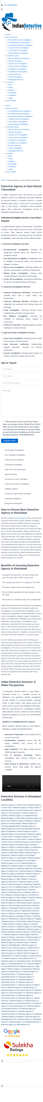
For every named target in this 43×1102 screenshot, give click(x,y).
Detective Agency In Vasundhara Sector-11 (17, 1003)
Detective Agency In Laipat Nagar (13, 858)
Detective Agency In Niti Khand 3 (25, 895)
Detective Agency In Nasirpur (13, 1017)
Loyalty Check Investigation (18, 119)
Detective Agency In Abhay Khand (14, 805)
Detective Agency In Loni (10, 863)
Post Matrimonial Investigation (19, 111)
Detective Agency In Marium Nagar (24, 866)
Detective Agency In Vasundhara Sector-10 (17, 990)
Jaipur (10, 169)
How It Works (11, 172)
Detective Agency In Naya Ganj (20, 884)
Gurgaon (11, 161)
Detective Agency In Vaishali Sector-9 (15, 1025)
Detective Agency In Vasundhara (19, 969)
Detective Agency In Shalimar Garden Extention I (19, 950)
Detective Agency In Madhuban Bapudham (17, 868)
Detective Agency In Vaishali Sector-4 (24, 1001)
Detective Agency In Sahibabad (13, 929)
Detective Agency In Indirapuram (29, 847)
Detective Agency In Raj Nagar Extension (16, 916)
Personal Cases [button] (12, 108)
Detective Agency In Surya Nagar (29, 927)
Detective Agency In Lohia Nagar (23, 860)
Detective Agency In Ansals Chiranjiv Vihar (17, 810)
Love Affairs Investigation (17, 122)
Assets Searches (14, 145)
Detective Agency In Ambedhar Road (22, 816)
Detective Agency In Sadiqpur (31, 919)
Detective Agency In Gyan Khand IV (28, 842)
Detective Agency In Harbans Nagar (15, 845)
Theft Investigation (15, 148)
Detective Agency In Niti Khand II (28, 887)
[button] (12, 37)
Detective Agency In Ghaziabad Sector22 (24, 1022)
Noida (10, 159)
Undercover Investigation (17, 135)
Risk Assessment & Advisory (19, 130)
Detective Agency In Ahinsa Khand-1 (27, 808)
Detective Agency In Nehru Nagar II (14, 898)
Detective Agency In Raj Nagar (27, 913)
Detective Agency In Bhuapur (21, 821)
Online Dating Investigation (18, 124)
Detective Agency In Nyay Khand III (14, 890)
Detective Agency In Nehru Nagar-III (14, 879)
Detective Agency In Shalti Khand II (26, 948)
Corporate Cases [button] (12, 127)
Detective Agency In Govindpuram (14, 834)
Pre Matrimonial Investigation (19, 114)
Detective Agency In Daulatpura (30, 1014)
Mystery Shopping (15, 132)
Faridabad (12, 167)
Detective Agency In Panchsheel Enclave (16, 903)
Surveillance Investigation (17, 143)
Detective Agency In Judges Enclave (15, 850)
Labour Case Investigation (18, 137)
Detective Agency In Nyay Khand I (22, 900)
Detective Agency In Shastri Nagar (17, 935)
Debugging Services (15, 151)
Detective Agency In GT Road (26, 837)
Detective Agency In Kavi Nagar (23, 855)
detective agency (20, 518)
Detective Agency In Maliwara (31, 871)
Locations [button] (9, 153)
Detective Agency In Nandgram (24, 876)
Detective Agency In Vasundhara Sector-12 (20, 958)
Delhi (10, 156)
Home (8, 106)
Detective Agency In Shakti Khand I (25, 940)
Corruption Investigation (17, 140)
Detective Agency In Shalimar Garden (15, 942)
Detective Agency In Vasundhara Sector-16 (17, 961)
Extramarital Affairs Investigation (20, 116)
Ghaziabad (12, 164)
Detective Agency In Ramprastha (18, 911)
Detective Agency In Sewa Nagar (14, 921)
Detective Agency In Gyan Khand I (14, 839)
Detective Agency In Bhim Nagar (13, 818)
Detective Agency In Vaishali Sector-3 (21, 988)
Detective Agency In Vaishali (11, 953)
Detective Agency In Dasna (27, 831)
